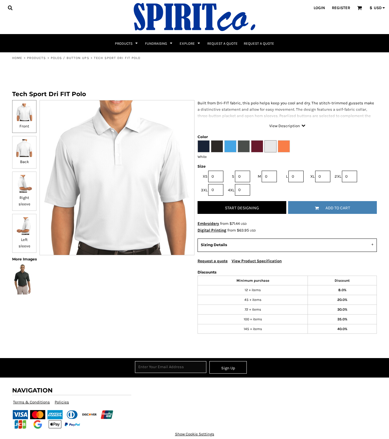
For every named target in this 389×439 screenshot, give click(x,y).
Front (24, 126)
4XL (231, 190)
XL (312, 176)
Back (24, 161)
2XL (338, 176)
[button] (10, 7)
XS (205, 176)
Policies (62, 402)
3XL (204, 190)
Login (319, 7)
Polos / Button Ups (70, 58)
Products (36, 58)
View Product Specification (257, 261)
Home (17, 58)
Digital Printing (212, 230)
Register (341, 7)
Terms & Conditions (31, 402)
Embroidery (208, 223)
